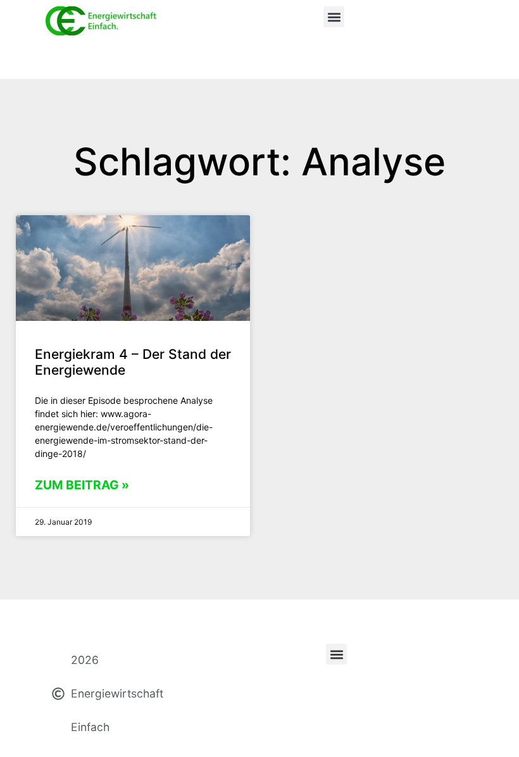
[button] (333, 16)
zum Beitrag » (82, 484)
